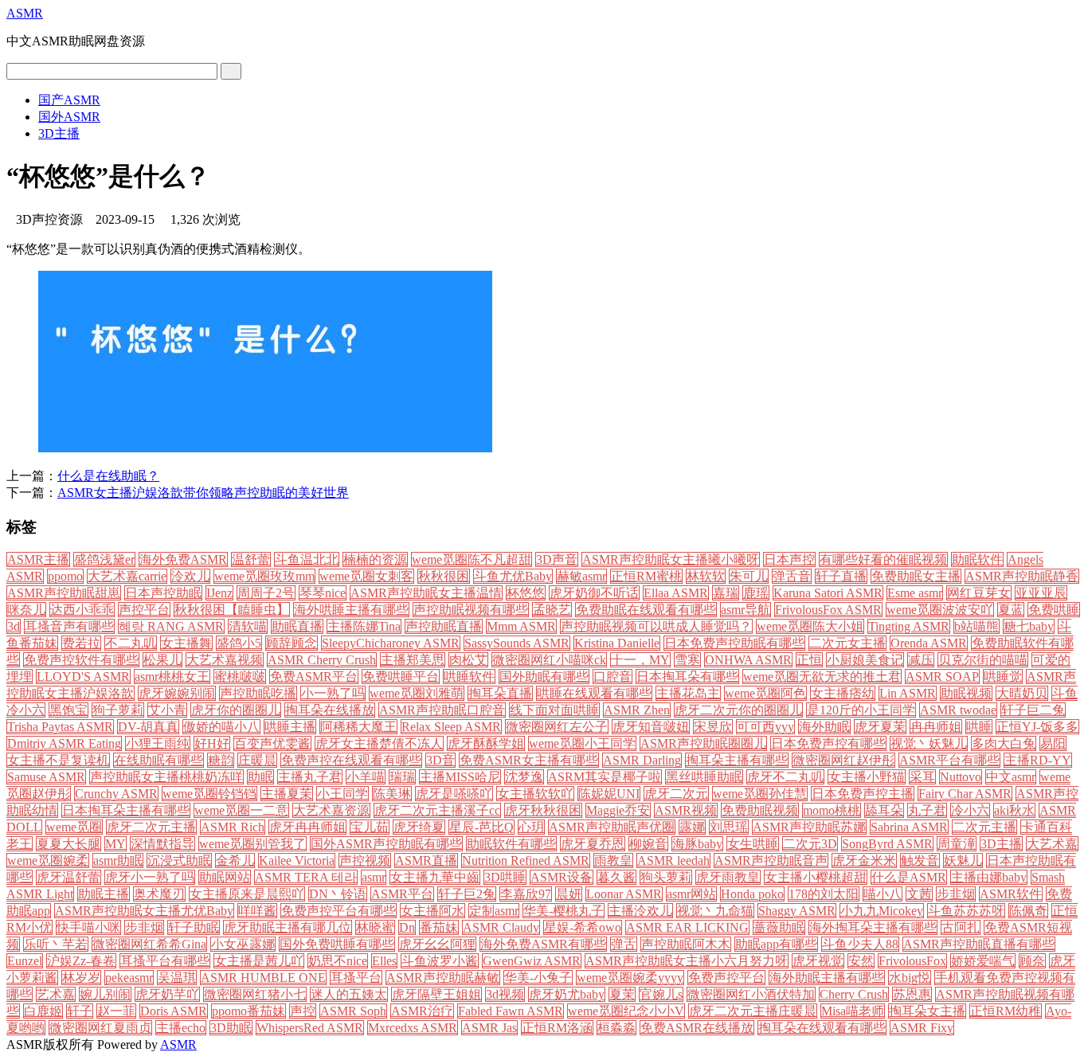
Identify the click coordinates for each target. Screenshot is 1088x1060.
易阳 (1053, 743)
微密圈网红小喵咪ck (549, 660)
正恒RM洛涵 (557, 1028)
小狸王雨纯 (158, 743)
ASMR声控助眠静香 (1021, 576)
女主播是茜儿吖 (258, 961)
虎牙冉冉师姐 (307, 827)
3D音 (440, 760)
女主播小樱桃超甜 (816, 877)
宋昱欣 (713, 726)
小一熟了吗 (333, 693)
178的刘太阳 (824, 894)
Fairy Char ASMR (965, 793)
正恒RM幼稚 (1005, 1011)
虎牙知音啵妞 (650, 726)
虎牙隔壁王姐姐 (436, 994)
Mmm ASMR (521, 626)
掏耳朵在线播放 (329, 710)
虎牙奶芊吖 (167, 994)
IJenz (219, 593)
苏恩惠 (912, 994)
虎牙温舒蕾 (68, 877)
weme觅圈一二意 (241, 810)
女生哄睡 (752, 844)
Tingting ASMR (908, 626)
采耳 (922, 777)
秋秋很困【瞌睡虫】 (231, 609)
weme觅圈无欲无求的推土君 (822, 676)
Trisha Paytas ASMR (60, 726)
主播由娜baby (989, 877)
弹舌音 (792, 576)
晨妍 (568, 894)
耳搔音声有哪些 (69, 626)
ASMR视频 (686, 810)
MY (115, 844)
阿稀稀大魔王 (358, 726)
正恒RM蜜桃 (646, 576)
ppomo (65, 576)
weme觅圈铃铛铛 (209, 793)
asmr (373, 877)
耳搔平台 (356, 977)
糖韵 (220, 760)
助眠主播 (103, 894)
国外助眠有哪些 (544, 676)
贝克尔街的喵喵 (982, 660)
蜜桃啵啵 (239, 676)
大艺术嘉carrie (127, 576)
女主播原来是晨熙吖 (247, 894)
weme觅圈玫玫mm (264, 576)
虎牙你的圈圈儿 (235, 710)
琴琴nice (322, 593)
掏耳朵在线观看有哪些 (822, 1028)
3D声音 (556, 559)
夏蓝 (1010, 609)
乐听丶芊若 (56, 944)
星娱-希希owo (582, 927)
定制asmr (494, 910)
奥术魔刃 (159, 894)
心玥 (531, 827)
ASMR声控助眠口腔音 (442, 710)
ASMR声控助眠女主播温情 (426, 593)
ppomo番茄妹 (248, 1011)
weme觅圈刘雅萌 (417, 693)
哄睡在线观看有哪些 (594, 693)
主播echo (180, 1028)
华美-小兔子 (538, 977)
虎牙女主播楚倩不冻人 (379, 743)
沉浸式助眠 (179, 860)
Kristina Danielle (616, 643)
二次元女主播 (847, 643)
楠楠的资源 (375, 559)
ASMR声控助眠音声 (771, 860)
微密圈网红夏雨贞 (100, 1028)
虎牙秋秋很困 (543, 810)
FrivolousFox (912, 961)
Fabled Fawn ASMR (510, 1011)
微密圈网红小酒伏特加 (751, 994)
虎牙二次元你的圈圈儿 (738, 710)
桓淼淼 (616, 1028)
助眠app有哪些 (776, 944)
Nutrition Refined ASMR (525, 860)
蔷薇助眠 (778, 927)
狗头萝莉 (665, 877)
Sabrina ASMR (909, 827)
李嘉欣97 (525, 894)
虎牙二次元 (676, 793)
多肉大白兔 (1003, 743)
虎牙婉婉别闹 (177, 693)
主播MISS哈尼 (460, 777)
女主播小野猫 (866, 777)
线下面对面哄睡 (554, 710)
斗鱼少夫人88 (860, 944)
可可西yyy (765, 726)
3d (13, 626)
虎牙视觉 (818, 961)
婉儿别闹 (105, 994)
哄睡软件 (469, 676)
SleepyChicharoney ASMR (391, 643)
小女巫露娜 (243, 944)
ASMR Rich (232, 827)
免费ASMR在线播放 (696, 1028)
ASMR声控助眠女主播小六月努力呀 (686, 961)
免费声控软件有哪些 (81, 660)
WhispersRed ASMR (309, 1028)
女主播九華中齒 (434, 877)
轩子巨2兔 (466, 894)
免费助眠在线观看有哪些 (646, 609)
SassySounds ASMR (516, 643)
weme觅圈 (74, 827)
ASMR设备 (561, 877)
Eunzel (24, 961)
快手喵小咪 (88, 927)
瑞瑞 (402, 777)
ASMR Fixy (921, 1028)
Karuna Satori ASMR (828, 593)
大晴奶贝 (1021, 693)
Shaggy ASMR (797, 910)
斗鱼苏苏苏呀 (966, 910)
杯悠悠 (526, 593)
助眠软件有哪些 (511, 844)
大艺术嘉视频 (224, 660)
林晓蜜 (375, 927)
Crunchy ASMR (116, 793)
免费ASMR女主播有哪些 (529, 760)
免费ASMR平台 (314, 676)
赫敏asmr (581, 576)
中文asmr (1010, 777)
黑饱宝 (68, 710)
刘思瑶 (729, 827)
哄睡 (979, 726)
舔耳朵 (884, 810)
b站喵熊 (976, 626)
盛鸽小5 (239, 643)
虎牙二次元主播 (151, 827)
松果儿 (162, 660)
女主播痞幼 (843, 693)
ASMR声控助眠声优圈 (612, 827)
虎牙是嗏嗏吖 (454, 793)
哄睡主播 (289, 726)
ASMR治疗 (422, 1011)
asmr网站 (691, 894)
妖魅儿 (963, 860)
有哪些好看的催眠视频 (883, 559)
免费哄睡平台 (400, 676)
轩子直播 (841, 576)
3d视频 (505, 994)
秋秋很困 (443, 576)
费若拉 (81, 643)
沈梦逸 (524, 777)
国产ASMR (69, 100)
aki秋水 (1014, 810)
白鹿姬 (43, 1011)
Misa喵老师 (852, 1011)
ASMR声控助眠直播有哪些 (979, 944)
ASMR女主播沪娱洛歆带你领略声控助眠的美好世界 (203, 492)
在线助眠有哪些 (158, 760)
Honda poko (752, 894)
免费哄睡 (1053, 609)
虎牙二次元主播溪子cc (437, 810)
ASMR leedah (673, 860)
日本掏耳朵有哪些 (687, 676)
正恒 (809, 660)
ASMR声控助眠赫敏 (442, 977)
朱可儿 (749, 576)
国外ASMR (69, 116)
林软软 (706, 576)
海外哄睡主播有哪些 (351, 609)
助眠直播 (297, 626)
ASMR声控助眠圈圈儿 (703, 743)
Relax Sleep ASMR (451, 726)
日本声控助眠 (163, 593)
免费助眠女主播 (916, 576)
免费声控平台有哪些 (338, 910)
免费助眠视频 (760, 810)
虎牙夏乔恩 (592, 844)
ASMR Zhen (637, 710)
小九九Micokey (881, 910)
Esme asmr (914, 593)
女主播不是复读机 (58, 760)
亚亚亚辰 (1041, 593)
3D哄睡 (505, 877)
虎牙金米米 (864, 860)
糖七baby (1029, 626)
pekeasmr (129, 977)
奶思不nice (337, 961)
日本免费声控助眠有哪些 (734, 643)
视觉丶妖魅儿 (928, 743)
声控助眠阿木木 (685, 944)
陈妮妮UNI (609, 793)
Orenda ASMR (928, 643)
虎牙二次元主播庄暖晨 (752, 1011)
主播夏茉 (286, 793)
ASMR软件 (1011, 894)
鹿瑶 (756, 593)
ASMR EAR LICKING (687, 927)
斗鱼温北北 (307, 559)
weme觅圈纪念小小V (626, 1011)
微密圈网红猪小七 (255, 994)
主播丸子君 (310, 777)
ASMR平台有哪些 (949, 760)
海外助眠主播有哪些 (826, 977)
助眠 (260, 777)
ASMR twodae (958, 710)
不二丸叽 (130, 643)
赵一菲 (116, 1011)
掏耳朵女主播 (927, 1011)
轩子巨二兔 (1033, 710)
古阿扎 (960, 927)
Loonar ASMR (624, 894)
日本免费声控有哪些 (828, 743)
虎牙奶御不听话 (594, 593)
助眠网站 (224, 877)
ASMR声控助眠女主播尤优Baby (144, 910)
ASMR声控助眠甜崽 (63, 593)
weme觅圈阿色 (765, 693)
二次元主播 (984, 827)
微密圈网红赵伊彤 (843, 760)
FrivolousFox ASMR (828, 609)
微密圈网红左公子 (557, 726)
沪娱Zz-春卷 (81, 961)
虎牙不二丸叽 (785, 777)
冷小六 (970, 810)
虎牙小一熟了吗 (149, 877)
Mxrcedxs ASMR (412, 1028)
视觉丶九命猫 (715, 910)
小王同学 (342, 793)
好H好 (211, 743)
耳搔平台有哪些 (164, 961)
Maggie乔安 (618, 810)
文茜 (919, 894)
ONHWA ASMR (748, 660)
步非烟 (144, 927)
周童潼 (956, 844)
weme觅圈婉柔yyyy (630, 977)
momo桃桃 (831, 810)
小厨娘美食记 (865, 660)
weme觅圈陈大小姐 (810, 626)
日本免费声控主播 (863, 793)
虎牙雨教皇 (728, 877)
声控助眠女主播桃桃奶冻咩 (166, 777)
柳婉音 (648, 844)
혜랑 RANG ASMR (171, 626)
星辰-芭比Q (481, 827)
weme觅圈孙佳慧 (760, 793)
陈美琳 (392, 793)
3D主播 (59, 133)
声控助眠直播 (443, 626)
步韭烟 (956, 894)
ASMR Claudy (501, 927)
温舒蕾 (251, 559)
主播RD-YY (1037, 760)
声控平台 (144, 609)
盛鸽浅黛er (104, 559)
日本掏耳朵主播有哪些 (126, 810)
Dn (407, 927)
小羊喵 (365, 777)
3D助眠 (231, 1028)
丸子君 (927, 810)
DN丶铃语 (337, 894)
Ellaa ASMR (676, 593)
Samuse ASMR (46, 777)
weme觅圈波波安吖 (939, 609)
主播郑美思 (412, 660)
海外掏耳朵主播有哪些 (873, 927)
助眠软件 (977, 559)
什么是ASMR (908, 877)
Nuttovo (960, 777)
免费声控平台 (726, 977)
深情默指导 (162, 844)
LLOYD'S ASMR (83, 676)
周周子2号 (266, 593)
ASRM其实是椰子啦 (604, 777)
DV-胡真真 (148, 726)
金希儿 (235, 860)
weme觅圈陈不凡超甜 (471, 559)
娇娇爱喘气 (983, 961)
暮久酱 (616, 877)
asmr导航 (745, 609)
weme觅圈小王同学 (582, 743)
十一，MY (640, 660)
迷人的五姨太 (349, 994)
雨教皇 (613, 860)
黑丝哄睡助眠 (704, 777)
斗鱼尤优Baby (513, 576)
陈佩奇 (1028, 910)
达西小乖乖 (82, 609)
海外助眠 (824, 726)
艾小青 (167, 710)
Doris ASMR (173, 1011)
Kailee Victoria (297, 860)
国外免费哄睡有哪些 (337, 944)
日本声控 (789, 559)
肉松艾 (468, 660)
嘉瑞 (725, 593)
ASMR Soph (353, 1011)
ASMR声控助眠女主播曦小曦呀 (670, 559)
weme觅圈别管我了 (252, 844)
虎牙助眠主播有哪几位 (287, 927)
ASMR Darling (642, 760)
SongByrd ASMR (887, 844)
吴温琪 (177, 977)
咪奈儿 (26, 609)
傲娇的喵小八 (221, 726)
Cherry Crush (854, 994)
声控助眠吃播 (258, 693)
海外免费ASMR (183, 559)
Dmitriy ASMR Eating (64, 743)
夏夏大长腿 (68, 844)
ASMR (24, 13)
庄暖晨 (257, 760)
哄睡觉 (1003, 676)
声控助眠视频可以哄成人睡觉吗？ (656, 626)
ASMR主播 (38, 559)
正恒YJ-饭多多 (1037, 726)
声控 (302, 1011)
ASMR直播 (426, 860)
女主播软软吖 (535, 793)
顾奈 (1032, 961)
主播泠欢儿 (640, 910)
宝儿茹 (369, 827)
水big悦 (909, 977)
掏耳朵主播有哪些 (737, 760)
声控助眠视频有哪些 (470, 609)
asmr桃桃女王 (172, 676)
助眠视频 (966, 693)
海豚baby (697, 844)
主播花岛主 (688, 693)
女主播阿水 (432, 910)
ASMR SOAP (942, 676)
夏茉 (622, 994)
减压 (920, 660)
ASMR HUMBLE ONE (263, 977)
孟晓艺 (552, 609)
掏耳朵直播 (500, 693)
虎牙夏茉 (880, 726)
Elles (384, 961)
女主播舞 (186, 643)
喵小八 (882, 894)
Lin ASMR (907, 693)
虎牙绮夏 (418, 827)
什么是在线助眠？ (108, 476)
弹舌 (623, 944)
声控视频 (364, 860)
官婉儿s (661, 994)
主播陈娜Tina (364, 626)
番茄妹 (439, 927)
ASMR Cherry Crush (322, 660)
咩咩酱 (257, 910)
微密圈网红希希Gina (149, 944)
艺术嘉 (56, 994)
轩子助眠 (193, 927)
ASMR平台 (402, 894)
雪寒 (687, 660)
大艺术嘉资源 (331, 810)
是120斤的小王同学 (861, 710)
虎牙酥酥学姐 (486, 743)
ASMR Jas (489, 1028)
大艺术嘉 (1052, 844)
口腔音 (612, 676)
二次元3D (810, 844)
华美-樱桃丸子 (563, 910)
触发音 (920, 860)
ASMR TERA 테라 (306, 877)
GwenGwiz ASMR (532, 961)
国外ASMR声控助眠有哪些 (386, 844)
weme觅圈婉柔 (47, 860)
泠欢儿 (190, 576)
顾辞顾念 (291, 643)
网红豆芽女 (979, 593)
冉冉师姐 (935, 726)
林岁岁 (81, 977)
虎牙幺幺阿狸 (437, 944)
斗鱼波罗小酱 (439, 961)
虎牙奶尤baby (567, 994)
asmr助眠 (118, 860)
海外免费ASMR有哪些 (543, 944)
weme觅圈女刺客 (366, 576)
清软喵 (248, 626)
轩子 (79, 1011)
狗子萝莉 (117, 710)
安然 (861, 961)
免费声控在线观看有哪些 (351, 760)
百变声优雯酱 (272, 743)
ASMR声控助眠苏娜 (809, 827)
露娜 (692, 827)
